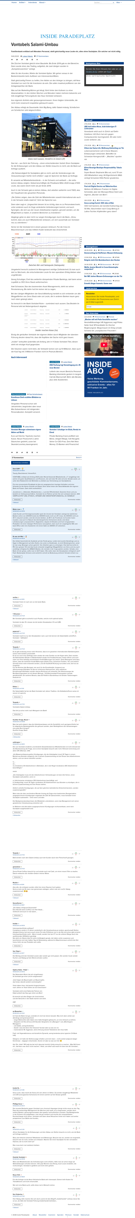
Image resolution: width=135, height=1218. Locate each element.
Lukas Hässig (28, 56)
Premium (68, 1215)
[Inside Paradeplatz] (67, 38)
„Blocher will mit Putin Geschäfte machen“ (101, 319)
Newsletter (42, 1215)
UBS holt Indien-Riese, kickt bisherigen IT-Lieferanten (100, 127)
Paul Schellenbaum (35, 394)
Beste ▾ (78, 457)
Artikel (21, 2)
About (41, 2)
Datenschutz (85, 1215)
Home (14, 2)
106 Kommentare (106, 281)
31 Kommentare (104, 165)
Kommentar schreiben (20, 463)
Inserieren (51, 1215)
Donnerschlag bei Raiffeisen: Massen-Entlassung (103, 253)
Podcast (111, 317)
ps (96, 257)
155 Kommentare (105, 257)
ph (95, 184)
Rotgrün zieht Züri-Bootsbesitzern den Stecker (102, 260)
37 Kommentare (42, 56)
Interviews (32, 2)
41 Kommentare (104, 200)
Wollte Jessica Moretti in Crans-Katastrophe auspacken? (101, 268)
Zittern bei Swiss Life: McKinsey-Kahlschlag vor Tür (104, 148)
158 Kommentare (105, 265)
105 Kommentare (105, 274)
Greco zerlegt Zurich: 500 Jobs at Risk (99, 203)
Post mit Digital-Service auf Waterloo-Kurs (100, 186)
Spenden (60, 1215)
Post (109, 72)
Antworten (17, 499)
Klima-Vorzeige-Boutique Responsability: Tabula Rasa (103, 168)
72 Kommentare (104, 124)
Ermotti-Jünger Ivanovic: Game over (98, 283)
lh (95, 124)
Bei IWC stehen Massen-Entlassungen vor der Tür (103, 276)
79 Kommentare (100, 317)
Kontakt (76, 1215)
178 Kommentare (105, 250)
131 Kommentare (104, 145)
